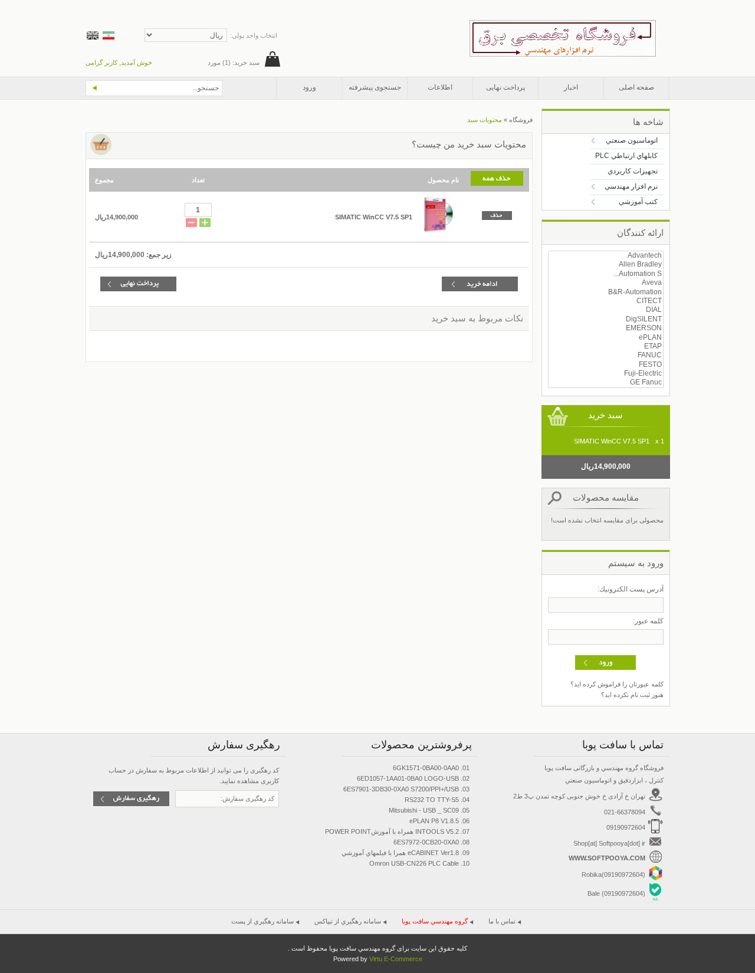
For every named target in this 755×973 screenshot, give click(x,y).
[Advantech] (606, 255)
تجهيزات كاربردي (633, 171)
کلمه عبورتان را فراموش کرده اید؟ (617, 684)
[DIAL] (606, 309)
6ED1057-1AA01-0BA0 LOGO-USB (408, 778)
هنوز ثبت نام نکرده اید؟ (632, 694)
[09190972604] (655, 878)
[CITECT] (606, 301)
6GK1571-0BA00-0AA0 (426, 767)
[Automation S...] (606, 273)
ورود (309, 87)
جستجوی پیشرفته (375, 87)
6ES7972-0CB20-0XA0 (426, 842)
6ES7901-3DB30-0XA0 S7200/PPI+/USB (401, 789)
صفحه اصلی (636, 87)
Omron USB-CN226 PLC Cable (414, 863)
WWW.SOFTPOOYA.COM (608, 858)
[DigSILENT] (606, 319)
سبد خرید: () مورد (234, 62)
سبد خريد (605, 415)
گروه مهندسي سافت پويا (435, 921)
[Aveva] (606, 282)
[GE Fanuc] (606, 382)
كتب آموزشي (638, 202)
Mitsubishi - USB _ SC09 (424, 810)
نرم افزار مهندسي (631, 186)
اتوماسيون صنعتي (632, 140)
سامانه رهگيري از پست (262, 921)
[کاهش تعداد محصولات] (191, 224)
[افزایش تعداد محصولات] (205, 224)
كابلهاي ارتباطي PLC (626, 156)
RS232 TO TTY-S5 (432, 799)
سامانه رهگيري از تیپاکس (347, 921)
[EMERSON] (606, 328)
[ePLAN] (606, 337)
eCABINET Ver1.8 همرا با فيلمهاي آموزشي (400, 852)
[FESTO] (606, 364)
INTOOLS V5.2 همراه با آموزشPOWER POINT (392, 831)
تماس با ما (502, 921)
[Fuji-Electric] (606, 373)
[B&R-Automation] (606, 292)
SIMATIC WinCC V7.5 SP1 (373, 217)
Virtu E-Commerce (395, 958)
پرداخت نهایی (505, 87)
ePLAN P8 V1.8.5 (434, 820)
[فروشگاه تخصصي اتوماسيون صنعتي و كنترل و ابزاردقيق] (563, 24)
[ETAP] (606, 346)
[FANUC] (606, 355)
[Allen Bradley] (606, 264)
